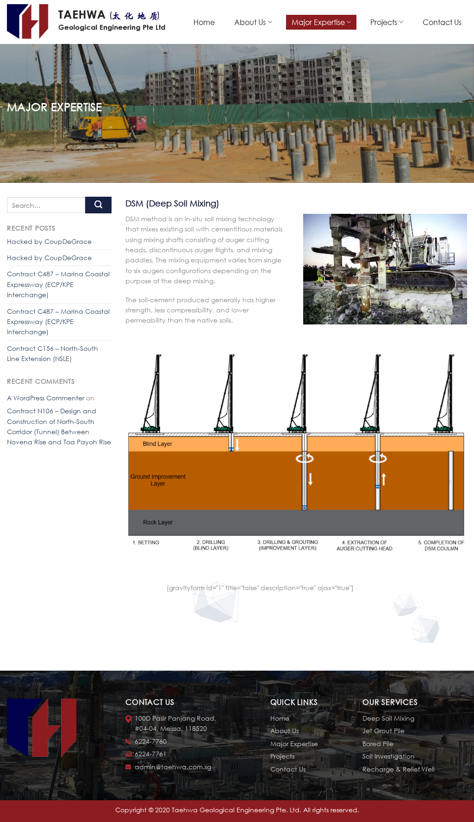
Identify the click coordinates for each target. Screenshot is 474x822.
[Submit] (98, 205)
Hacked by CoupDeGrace (49, 241)
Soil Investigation (388, 756)
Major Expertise (318, 22)
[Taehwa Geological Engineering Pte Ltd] (88, 22)
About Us (250, 22)
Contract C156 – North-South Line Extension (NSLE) (52, 353)
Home (204, 22)
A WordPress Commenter (45, 397)
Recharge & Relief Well (398, 769)
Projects (383, 22)
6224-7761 (151, 753)
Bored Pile (377, 743)
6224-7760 (151, 741)
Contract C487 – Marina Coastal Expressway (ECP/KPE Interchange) (58, 284)
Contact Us (442, 22)
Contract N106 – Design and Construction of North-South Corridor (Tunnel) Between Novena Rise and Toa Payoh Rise (59, 426)
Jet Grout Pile (383, 730)
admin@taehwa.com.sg (173, 766)
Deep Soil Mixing (388, 718)
